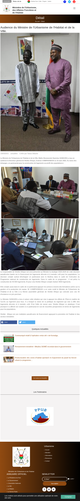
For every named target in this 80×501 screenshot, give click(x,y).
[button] (8, 322)
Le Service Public (13, 491)
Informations (48, 455)
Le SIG (10, 486)
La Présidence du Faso (14, 477)
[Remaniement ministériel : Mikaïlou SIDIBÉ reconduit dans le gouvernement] (9, 348)
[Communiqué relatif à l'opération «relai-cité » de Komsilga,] (9, 339)
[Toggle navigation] (74, 8)
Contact (47, 461)
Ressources (48, 458)
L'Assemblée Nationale (14, 483)
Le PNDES (11, 489)
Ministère (47, 452)
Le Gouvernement (13, 480)
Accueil (47, 450)
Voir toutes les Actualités (40, 378)
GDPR (72, 479)
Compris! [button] (68, 497)
